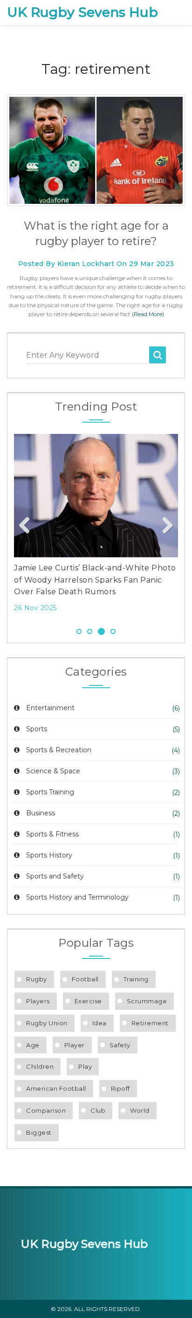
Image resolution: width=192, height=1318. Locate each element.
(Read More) (148, 313)
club (97, 1110)
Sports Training (50, 792)
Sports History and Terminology (77, 897)
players (38, 1001)
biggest (39, 1132)
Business (40, 813)
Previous (28, 526)
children (40, 1066)
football (85, 979)
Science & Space (53, 771)
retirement (150, 1023)
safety (120, 1045)
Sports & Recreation (58, 750)
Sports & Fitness (52, 834)
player (74, 1045)
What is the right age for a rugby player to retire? (96, 233)
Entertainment (50, 708)
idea (99, 1023)
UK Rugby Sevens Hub (82, 12)
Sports (36, 729)
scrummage (147, 1001)
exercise (88, 1001)
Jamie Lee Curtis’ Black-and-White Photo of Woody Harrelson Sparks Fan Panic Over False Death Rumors (95, 579)
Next (164, 526)
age (33, 1045)
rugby (36, 979)
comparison (46, 1110)
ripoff (120, 1088)
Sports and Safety (55, 876)
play (85, 1066)
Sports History (49, 855)
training (136, 979)
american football (56, 1088)
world (140, 1110)
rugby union (47, 1023)
